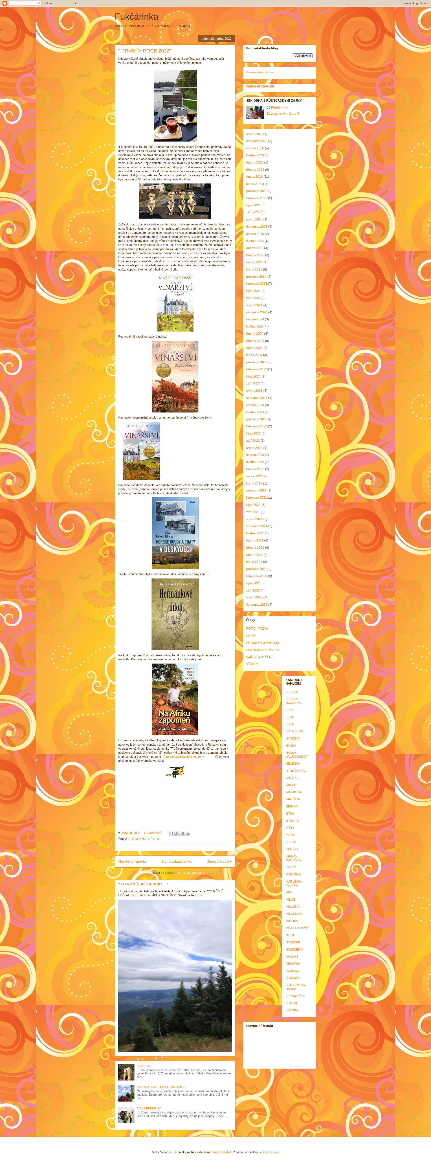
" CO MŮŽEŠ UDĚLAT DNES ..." (143, 884)
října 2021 (253, 504)
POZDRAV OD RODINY (263, 650)
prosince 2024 (256, 276)
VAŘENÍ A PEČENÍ (259, 657)
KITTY (290, 827)
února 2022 (254, 476)
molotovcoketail (221, 1152)
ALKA (289, 710)
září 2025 (253, 212)
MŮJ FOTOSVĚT (298, 928)
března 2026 (255, 169)
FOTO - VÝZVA (257, 628)
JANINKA (292, 778)
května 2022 (255, 462)
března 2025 (255, 255)
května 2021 (255, 533)
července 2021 (256, 526)
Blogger (273, 1152)
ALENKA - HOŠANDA (293, 701)
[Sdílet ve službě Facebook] (184, 833)
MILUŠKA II (294, 914)
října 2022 (253, 433)
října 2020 (253, 583)
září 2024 (253, 298)
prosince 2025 (256, 191)
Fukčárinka (136, 17)
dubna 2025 (254, 248)
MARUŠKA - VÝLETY (294, 883)
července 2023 (256, 397)
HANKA (291, 745)
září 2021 (253, 512)
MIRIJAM (292, 921)
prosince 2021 (256, 490)
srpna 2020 (254, 597)
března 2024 (255, 341)
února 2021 (254, 554)
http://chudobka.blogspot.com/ (184, 756)
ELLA (289, 717)
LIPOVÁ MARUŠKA (293, 858)
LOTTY (291, 867)
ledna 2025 (254, 269)
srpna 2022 (254, 448)
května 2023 (255, 412)
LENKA (291, 842)
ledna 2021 (254, 561)
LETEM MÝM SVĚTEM (143, 839)
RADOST (292, 956)
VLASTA (291, 1003)
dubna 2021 (254, 540)
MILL (289, 892)
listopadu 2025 (256, 198)
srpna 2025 (254, 219)
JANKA (290, 785)
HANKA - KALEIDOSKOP (297, 754)
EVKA (290, 724)
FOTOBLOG (294, 731)
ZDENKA (292, 1010)
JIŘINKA (291, 806)
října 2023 (253, 376)
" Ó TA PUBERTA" (149, 1108)
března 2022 (255, 469)
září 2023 (253, 383)
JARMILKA (293, 792)
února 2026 (254, 176)
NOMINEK (293, 942)
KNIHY (251, 635)
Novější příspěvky (132, 861)
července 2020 (256, 604)
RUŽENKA (293, 978)
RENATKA (293, 963)
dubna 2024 (254, 333)
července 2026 (256, 141)
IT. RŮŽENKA (295, 771)
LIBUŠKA (292, 849)
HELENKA (293, 763)
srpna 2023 (254, 390)
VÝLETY (252, 664)
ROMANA (292, 971)
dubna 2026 (254, 162)
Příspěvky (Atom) (189, 873)
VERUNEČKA (295, 996)
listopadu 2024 (256, 283)
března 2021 (255, 547)
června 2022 (255, 454)
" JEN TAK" (144, 1066)
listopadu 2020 (256, 576)
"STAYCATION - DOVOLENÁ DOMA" (161, 1087)
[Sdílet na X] (179, 833)
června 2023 (255, 405)
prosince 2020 (256, 569)
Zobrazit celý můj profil (283, 113)
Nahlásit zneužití (260, 86)
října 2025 (253, 205)
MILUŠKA (292, 906)
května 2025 (255, 241)
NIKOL (290, 935)
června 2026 (255, 148)
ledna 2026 (254, 183)
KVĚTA (290, 835)
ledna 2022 (254, 483)
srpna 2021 (254, 519)
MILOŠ (290, 899)
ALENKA (292, 692)
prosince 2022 (256, 419)
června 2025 (255, 234)
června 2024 (255, 319)
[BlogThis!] (175, 833)
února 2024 (254, 347)
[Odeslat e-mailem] (171, 833)
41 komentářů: (153, 833)
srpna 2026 (254, 134)
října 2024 (253, 290)
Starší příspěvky (219, 861)
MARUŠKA (293, 874)
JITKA (290, 813)
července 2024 (256, 312)
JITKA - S (292, 821)
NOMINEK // (294, 949)
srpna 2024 (254, 305)
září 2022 (253, 440)
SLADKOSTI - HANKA (295, 987)
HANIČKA (292, 738)
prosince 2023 (256, 362)
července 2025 (256, 226)
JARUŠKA (293, 799)
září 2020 (253, 590)
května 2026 (255, 155)
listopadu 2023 (256, 369)
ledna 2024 (254, 355)
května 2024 (255, 326)
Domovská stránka (176, 861)
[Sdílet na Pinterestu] (188, 833)
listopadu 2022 (256, 426)
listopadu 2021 (256, 497)
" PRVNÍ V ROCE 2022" (144, 51)
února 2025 (254, 262)
